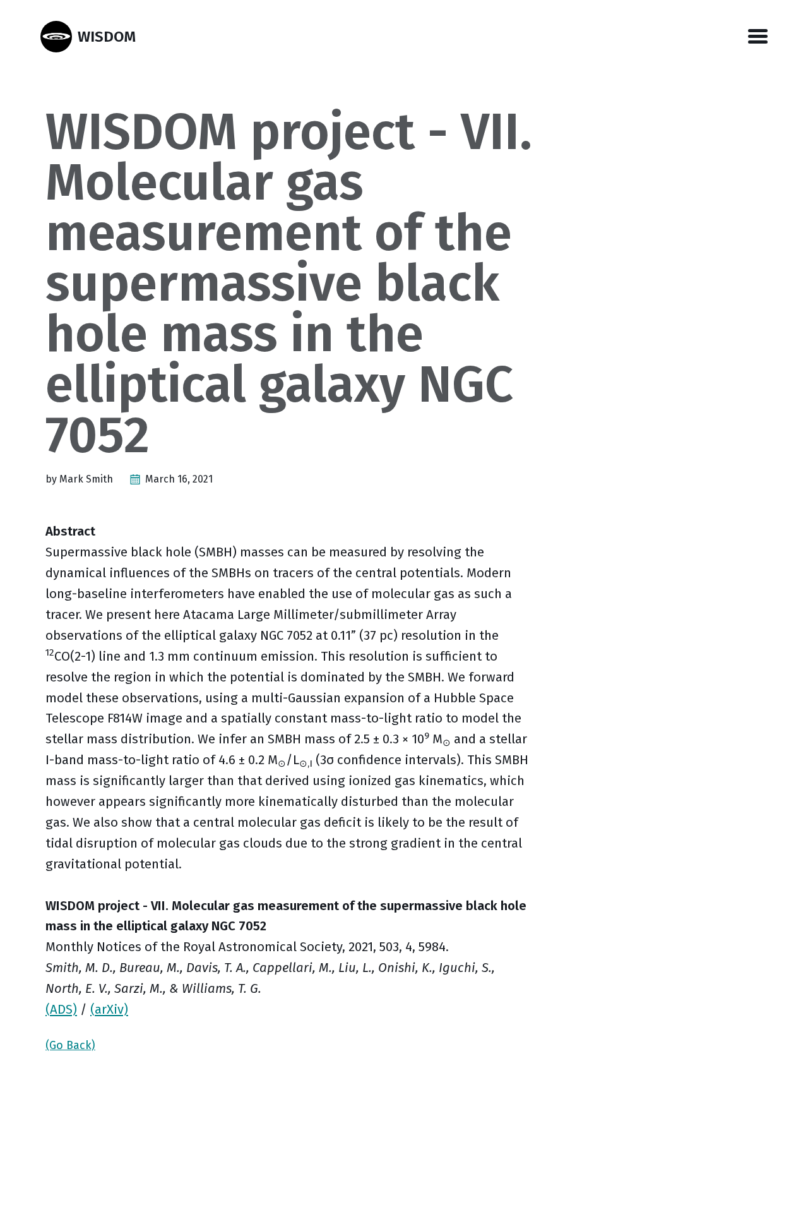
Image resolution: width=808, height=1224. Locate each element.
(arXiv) (109, 1009)
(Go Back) (70, 1045)
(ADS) (61, 1009)
